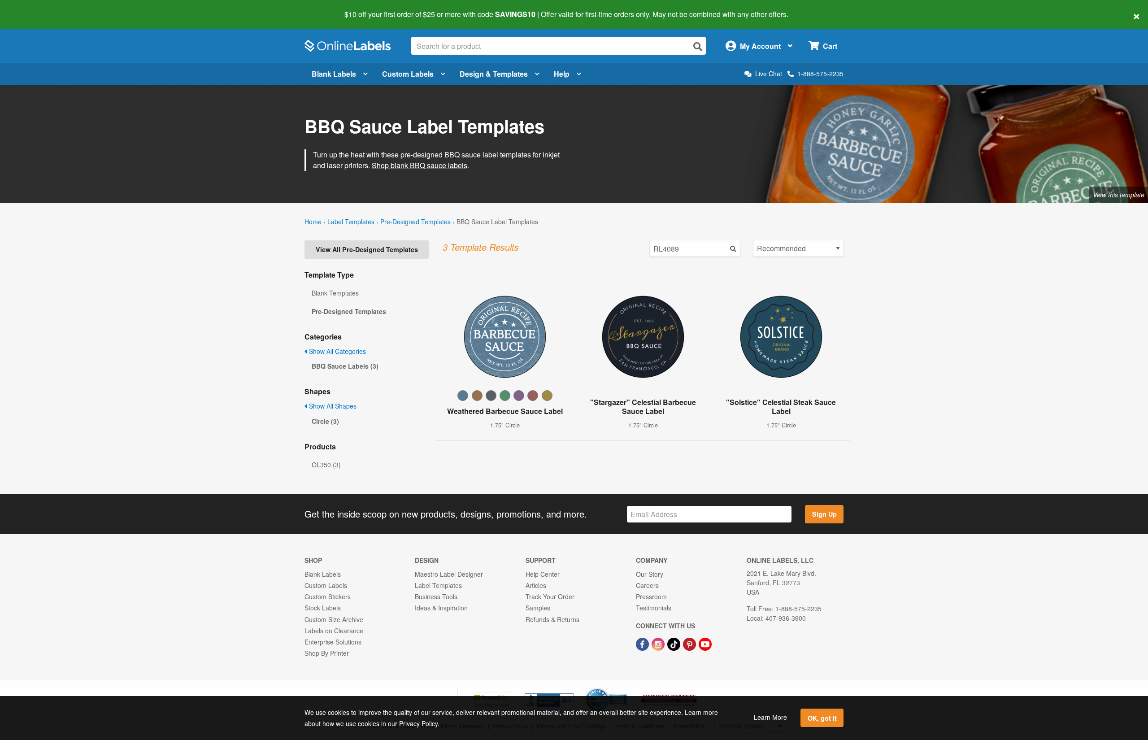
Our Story (649, 574)
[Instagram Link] (659, 643)
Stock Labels (322, 607)
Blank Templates (335, 292)
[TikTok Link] (674, 643)
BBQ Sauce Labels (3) (345, 365)
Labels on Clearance (333, 630)
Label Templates (350, 221)
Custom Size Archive (333, 619)
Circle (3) (325, 421)
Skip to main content (32, 8)
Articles (536, 585)
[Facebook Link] (643, 643)
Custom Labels (408, 74)
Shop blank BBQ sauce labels (419, 165)
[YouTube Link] (705, 643)
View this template (1118, 194)
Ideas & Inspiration (441, 607)
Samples (538, 607)
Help (562, 74)
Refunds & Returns (552, 619)
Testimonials (653, 607)
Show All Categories (336, 351)
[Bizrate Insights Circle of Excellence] (624, 689)
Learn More (770, 717)
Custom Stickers (327, 596)
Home (313, 221)
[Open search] (698, 46)
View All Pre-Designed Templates (367, 249)
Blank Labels (334, 74)
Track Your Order (550, 596)
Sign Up (824, 513)
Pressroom (651, 596)
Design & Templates (494, 74)
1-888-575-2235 (820, 73)
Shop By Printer (326, 653)
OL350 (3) (326, 464)
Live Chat (768, 73)
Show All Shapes (332, 405)
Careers (647, 585)
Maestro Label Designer (449, 574)
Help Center (543, 574)
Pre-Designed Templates (415, 221)
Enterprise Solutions (332, 641)
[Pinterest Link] (690, 643)
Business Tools (436, 596)
